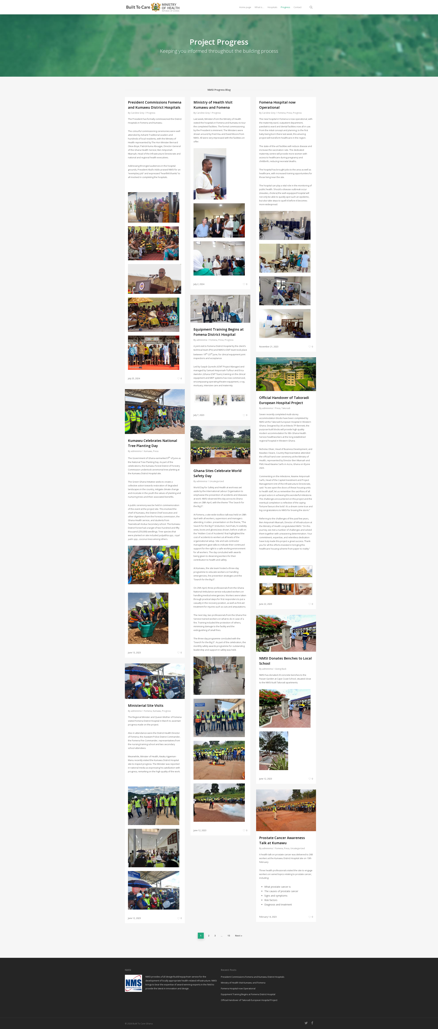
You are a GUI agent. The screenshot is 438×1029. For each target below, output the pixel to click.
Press (289, 112)
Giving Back (280, 668)
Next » (238, 935)
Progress (150, 112)
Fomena (282, 112)
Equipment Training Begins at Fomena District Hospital (248, 994)
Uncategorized (216, 481)
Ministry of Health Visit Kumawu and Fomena (243, 982)
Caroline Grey (137, 112)
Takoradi (285, 408)
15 (229, 935)
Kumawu (148, 451)
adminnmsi (201, 339)
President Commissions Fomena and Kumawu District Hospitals (252, 976)
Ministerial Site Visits (145, 705)
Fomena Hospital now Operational (238, 988)
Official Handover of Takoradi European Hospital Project (249, 1000)
